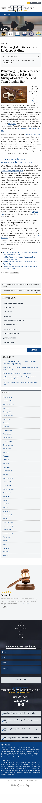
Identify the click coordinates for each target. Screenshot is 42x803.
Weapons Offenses (10, 329)
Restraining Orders (11, 333)
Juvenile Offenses (10, 338)
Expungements (9, 342)
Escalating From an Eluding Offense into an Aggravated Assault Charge (20, 368)
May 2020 (6, 426)
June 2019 (6, 456)
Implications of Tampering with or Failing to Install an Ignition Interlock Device (20, 378)
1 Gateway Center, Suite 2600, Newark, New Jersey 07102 (20, 730)
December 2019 (8, 437)
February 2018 (7, 515)
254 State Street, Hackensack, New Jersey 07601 (19, 713)
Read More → (26, 604)
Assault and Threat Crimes (13, 303)
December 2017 (8, 522)
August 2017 (7, 537)
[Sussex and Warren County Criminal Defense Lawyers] (17, 9)
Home (21, 622)
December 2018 (8, 478)
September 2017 (8, 533)
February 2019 (7, 471)
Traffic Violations (10, 325)
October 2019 (7, 441)
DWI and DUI (8, 312)
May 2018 (6, 504)
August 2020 (7, 419)
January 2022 (7, 412)
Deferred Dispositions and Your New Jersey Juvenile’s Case (20, 383)
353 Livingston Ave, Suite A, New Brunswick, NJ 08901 (21, 738)
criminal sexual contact (32, 135)
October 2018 (7, 485)
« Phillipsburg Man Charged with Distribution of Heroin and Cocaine (20, 285)
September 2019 (8, 445)
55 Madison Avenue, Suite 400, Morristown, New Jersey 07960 (21, 721)
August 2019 (7, 448)
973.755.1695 (35, 2)
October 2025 (7, 397)
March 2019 (6, 467)
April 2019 (6, 463)
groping (31, 100)
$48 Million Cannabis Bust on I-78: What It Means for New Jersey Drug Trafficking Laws (19, 363)
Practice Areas (21, 628)
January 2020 (7, 434)
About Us (21, 625)
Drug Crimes (8, 307)
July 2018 (6, 496)
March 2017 (6, 555)
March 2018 (6, 511)
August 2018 (7, 493)
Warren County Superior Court (12, 171)
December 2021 (8, 415)
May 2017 (6, 548)
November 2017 (8, 526)
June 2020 (6, 423)
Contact (4, 242)
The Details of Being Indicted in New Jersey (17, 373)
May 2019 (6, 460)
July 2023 (6, 408)
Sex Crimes (14, 272)
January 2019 (7, 474)
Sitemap (21, 637)
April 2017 (6, 552)
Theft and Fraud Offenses (13, 320)
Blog (21, 631)
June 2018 (6, 500)
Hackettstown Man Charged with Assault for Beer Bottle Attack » (22, 291)
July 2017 (6, 540)
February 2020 (7, 430)
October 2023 (7, 401)
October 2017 (7, 529)
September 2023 (8, 404)
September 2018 (8, 489)
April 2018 (6, 507)
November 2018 (8, 482)
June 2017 (6, 544)
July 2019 (6, 452)
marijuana (12, 124)
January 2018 (7, 518)
